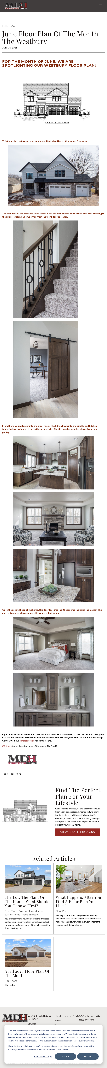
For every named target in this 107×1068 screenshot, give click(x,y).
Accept (65, 1056)
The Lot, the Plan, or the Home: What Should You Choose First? (27, 901)
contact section (27, 740)
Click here (7, 746)
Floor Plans (14, 773)
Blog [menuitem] (56, 1025)
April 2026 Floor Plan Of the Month (27, 973)
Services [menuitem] (32, 1023)
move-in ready (30, 914)
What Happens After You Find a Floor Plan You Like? (78, 901)
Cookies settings (43, 1056)
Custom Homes (27, 911)
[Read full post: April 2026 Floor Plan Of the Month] (28, 966)
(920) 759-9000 (86, 1020)
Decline (88, 1056)
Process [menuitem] (57, 1020)
